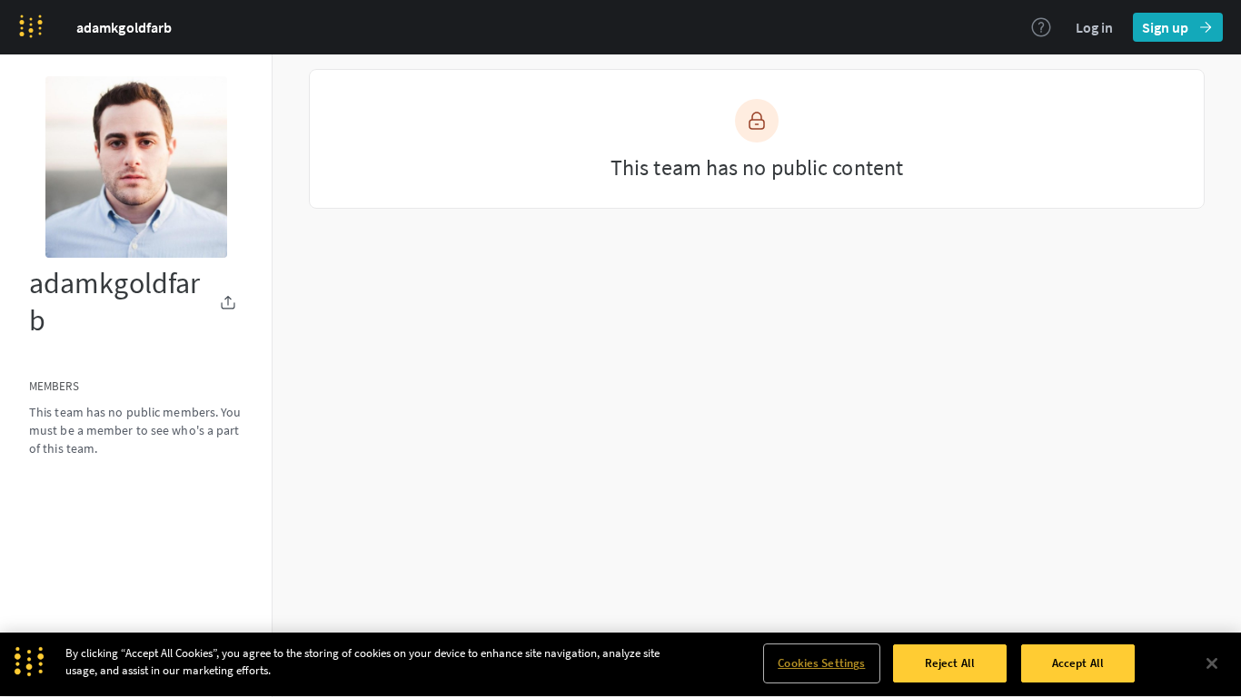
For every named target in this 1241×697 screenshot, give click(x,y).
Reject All (950, 663)
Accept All (1078, 663)
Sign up (1165, 27)
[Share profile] (228, 302)
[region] (620, 665)
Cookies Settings (821, 663)
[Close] (1212, 663)
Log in (1094, 27)
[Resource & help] (1041, 27)
